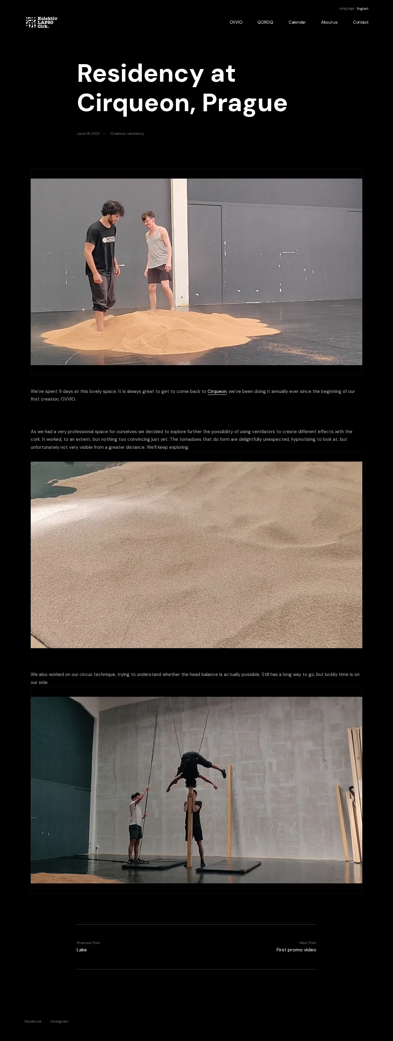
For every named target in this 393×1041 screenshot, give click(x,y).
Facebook (33, 1021)
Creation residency (127, 133)
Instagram (59, 1021)
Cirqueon (217, 391)
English (362, 8)
